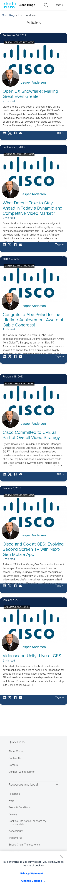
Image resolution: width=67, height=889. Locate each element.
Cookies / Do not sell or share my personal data (27, 823)
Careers (13, 765)
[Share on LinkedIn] (5, 135)
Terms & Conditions (20, 807)
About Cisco (16, 751)
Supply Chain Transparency (24, 845)
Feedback (14, 794)
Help (11, 801)
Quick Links (17, 742)
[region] (33, 870)
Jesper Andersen (33, 82)
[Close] (61, 857)
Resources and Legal (23, 784)
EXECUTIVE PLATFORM (16, 607)
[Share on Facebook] (16, 135)
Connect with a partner (22, 772)
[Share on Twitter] (10, 135)
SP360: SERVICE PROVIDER (19, 43)
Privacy (13, 814)
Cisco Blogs (27, 4)
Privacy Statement (31, 873)
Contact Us (15, 758)
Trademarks (15, 838)
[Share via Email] (21, 135)
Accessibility (16, 831)
